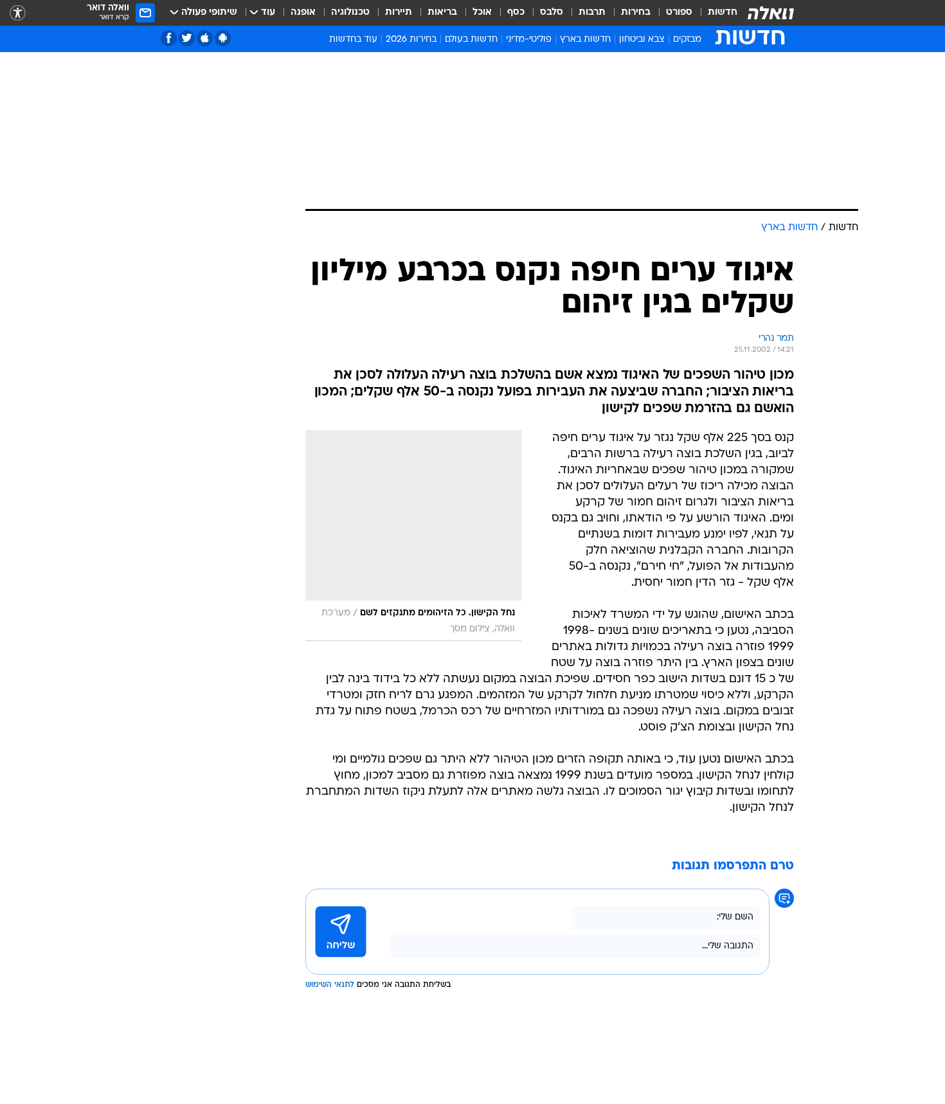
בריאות (442, 12)
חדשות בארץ (585, 39)
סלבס (551, 12)
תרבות (592, 12)
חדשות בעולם (471, 39)
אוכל (482, 12)
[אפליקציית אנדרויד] (223, 38)
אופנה (303, 12)
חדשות (722, 12)
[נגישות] (18, 13)
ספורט (679, 12)
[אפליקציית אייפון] (205, 38)
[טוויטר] (187, 38)
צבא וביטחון (642, 39)
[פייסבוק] (169, 38)
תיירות (398, 12)
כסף (516, 12)
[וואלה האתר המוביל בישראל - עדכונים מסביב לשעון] (771, 12)
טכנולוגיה (350, 12)
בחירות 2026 (411, 39)
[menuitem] (714, 13)
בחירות (636, 12)
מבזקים (687, 39)
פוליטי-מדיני (529, 39)
